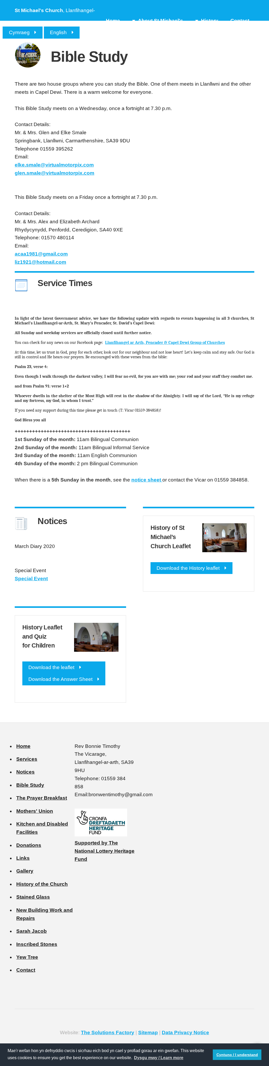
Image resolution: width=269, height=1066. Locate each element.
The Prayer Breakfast (41, 798)
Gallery (24, 871)
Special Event (31, 578)
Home (113, 20)
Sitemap (148, 1032)
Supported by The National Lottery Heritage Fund (104, 851)
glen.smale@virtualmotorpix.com (54, 173)
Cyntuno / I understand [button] (237, 1055)
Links (23, 858)
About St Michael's (160, 20)
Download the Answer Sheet (60, 679)
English (58, 32)
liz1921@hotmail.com (40, 262)
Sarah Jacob (31, 931)
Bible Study (30, 785)
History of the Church (42, 884)
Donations (28, 845)
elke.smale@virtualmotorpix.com (54, 165)
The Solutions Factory (107, 1032)
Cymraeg (19, 32)
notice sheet (146, 480)
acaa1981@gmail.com (41, 254)
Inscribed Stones (36, 944)
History (209, 20)
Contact (239, 20)
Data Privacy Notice (185, 1032)
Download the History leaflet (188, 568)
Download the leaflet (51, 667)
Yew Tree (27, 957)
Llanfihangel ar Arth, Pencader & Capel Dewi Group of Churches (165, 342)
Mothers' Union (34, 811)
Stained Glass (33, 897)
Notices (25, 772)
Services (26, 759)
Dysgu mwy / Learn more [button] (158, 1057)
